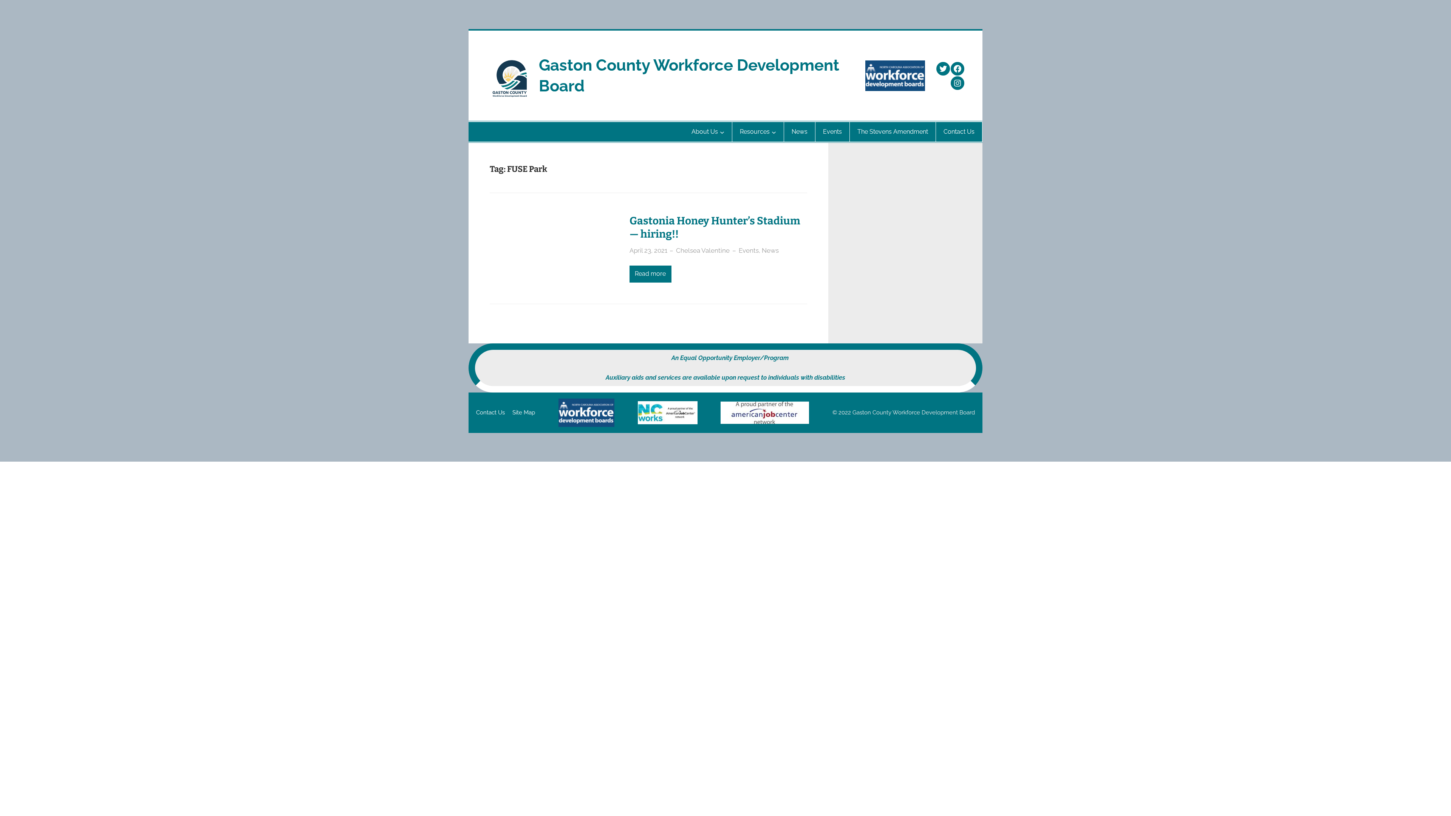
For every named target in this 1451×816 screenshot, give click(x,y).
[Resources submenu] (774, 132)
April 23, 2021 (648, 250)
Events (749, 250)
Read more (650, 273)
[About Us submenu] (722, 132)
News (770, 250)
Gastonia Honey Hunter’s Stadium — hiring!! (715, 227)
